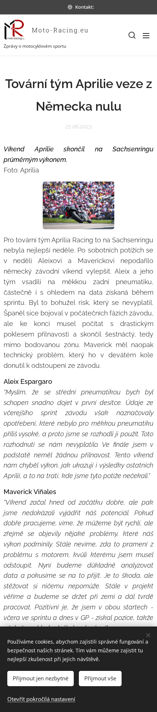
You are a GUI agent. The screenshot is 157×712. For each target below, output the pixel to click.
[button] (131, 35)
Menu (146, 35)
